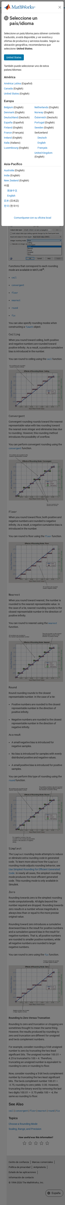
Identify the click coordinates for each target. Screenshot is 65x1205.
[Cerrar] (59, 7)
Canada (8, 88)
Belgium (8, 107)
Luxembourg (11, 147)
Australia (9, 170)
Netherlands (41, 107)
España (8, 122)
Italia (7, 142)
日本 (6, 200)
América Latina (12, 83)
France (8, 132)
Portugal (39, 122)
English (42, 142)
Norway (38, 112)
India (7, 175)
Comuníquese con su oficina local (32, 217)
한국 (6, 205)
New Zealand (11, 180)
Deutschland (11, 117)
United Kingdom (43, 152)
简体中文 (12, 190)
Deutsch (42, 137)
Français (42, 147)
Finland (8, 127)
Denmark (9, 112)
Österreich (40, 117)
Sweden (38, 127)
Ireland (8, 137)
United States (11, 93)
